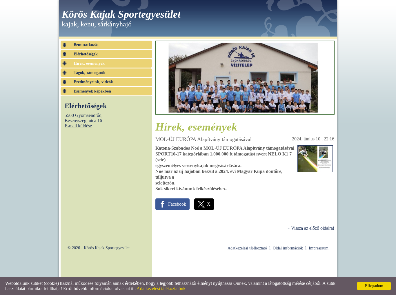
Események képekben (92, 91)
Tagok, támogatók (90, 72)
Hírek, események (89, 63)
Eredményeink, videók (93, 82)
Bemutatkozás (86, 45)
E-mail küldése (78, 125)
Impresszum (318, 248)
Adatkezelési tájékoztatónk (161, 288)
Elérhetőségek (86, 54)
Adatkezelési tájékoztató (247, 248)
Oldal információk (288, 248)
